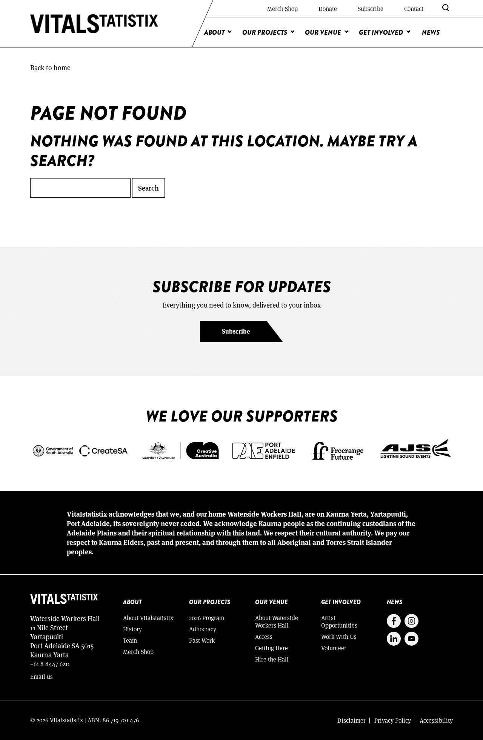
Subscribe (370, 8)
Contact (413, 8)
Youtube (411, 639)
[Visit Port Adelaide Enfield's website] (264, 449)
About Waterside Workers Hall (276, 621)
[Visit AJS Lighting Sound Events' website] (416, 449)
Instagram (411, 621)
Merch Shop (282, 8)
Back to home (50, 67)
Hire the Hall (272, 659)
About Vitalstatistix (148, 618)
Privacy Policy (392, 720)
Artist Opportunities (339, 621)
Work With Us (339, 636)
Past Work (202, 640)
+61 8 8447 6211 (50, 664)
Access (263, 636)
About (214, 32)
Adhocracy (202, 629)
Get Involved (381, 32)
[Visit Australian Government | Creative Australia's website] (180, 449)
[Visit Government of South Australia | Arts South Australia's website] (80, 449)
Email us (41, 676)
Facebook (394, 621)
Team (130, 640)
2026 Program (206, 618)
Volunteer (333, 648)
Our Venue (323, 32)
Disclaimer (351, 720)
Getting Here (271, 648)
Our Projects (264, 32)
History (132, 629)
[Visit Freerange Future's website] (338, 449)
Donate (327, 8)
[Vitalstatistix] (94, 24)
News (431, 32)
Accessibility (436, 720)
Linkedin (394, 639)
